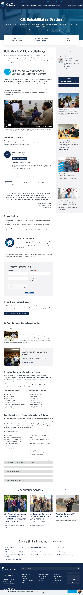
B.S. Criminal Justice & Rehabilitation (14, 552)
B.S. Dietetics (60, 547)
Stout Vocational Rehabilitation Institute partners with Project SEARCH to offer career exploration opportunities (41, 517)
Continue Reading (27, 362)
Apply (69, 5)
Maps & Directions (42, 576)
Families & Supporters (37, 2)
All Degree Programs (56, 541)
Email (9, 276)
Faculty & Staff (47, 2)
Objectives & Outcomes (12, 467)
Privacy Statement (11, 581)
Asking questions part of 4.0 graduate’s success (65, 515)
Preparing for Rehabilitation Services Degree (18, 462)
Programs (10, 10)
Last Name (32, 270)
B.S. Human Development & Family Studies (14, 548)
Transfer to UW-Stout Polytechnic (69, 81)
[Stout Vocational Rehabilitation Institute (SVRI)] (12, 357)
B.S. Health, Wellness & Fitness (39, 547)
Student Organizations (12, 475)
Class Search (41, 578)
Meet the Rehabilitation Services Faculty (17, 313)
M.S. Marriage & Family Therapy (65, 555)
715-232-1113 (67, 66)
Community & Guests (77, 2)
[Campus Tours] (68, 100)
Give (75, 5)
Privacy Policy (35, 591)
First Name (10, 270)
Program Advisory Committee (14, 480)
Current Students (26, 2)
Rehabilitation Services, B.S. (19, 158)
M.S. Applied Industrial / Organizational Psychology (15, 556)
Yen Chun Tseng (68, 58)
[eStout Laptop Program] (68, 131)
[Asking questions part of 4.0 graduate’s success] (67, 503)
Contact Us (4, 581)
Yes (33, 278)
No (32, 280)
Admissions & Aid (25, 5)
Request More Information (39, 30)
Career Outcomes (41, 41)
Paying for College (68, 85)
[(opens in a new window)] (64, 51)
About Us (58, 5)
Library (54, 578)
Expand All (49, 460)
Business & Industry (65, 2)
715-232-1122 (9, 576)
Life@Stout (39, 5)
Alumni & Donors (56, 2)
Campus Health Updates (43, 574)
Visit (73, 5)
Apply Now (26, 30)
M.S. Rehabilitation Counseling (13, 559)
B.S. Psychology (61, 552)
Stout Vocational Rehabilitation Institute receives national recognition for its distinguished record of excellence (15, 517)
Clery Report (56, 582)
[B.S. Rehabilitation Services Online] (68, 193)
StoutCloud (40, 580)
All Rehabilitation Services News (55, 490)
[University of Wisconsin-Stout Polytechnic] (9, 570)
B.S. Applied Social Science (38, 552)
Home (5, 10)
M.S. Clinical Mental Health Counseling (40, 555)
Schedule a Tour (53, 30)
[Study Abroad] (68, 164)
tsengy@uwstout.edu (69, 68)
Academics (33, 5)
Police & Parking (57, 580)
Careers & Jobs (56, 574)
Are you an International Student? (38, 276)
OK (43, 592)
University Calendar (57, 576)
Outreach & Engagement (49, 5)
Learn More (61, 209)
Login (78, 5)
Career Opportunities (11, 471)
